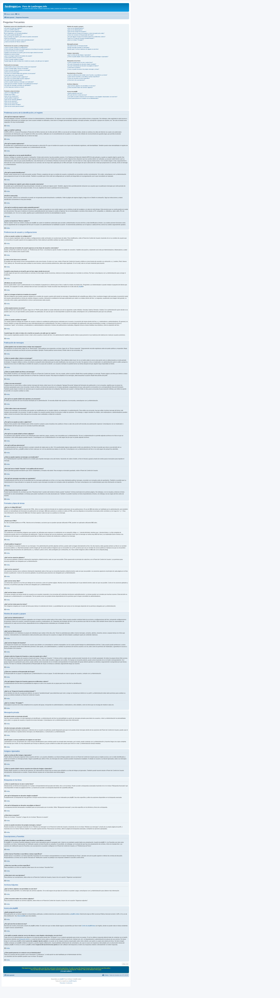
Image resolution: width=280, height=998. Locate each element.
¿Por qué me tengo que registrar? (13, 28)
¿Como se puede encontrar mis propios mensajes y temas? (83, 69)
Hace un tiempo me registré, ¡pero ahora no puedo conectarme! (21, 36)
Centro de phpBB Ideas (88, 926)
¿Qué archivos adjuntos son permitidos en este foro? (81, 85)
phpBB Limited (75, 914)
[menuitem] (17, 14)
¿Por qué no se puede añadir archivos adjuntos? (17, 78)
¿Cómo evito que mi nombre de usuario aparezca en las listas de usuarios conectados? (27, 49)
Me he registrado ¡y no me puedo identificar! (15, 33)
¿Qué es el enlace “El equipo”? (75, 40)
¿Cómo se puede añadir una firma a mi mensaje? (17, 70)
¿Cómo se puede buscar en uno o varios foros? (80, 62)
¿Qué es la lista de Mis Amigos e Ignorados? (79, 55)
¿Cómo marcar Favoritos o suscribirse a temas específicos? (83, 76)
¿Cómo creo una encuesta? (11, 71)
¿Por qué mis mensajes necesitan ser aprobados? (17, 85)
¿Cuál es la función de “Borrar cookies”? (15, 41)
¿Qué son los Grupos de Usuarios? (76, 31)
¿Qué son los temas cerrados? (12, 104)
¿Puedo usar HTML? (9, 94)
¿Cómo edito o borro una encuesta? (13, 75)
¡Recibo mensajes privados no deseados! (78, 47)
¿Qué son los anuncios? (10, 101)
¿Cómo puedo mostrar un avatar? (13, 57)
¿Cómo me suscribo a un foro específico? (78, 78)
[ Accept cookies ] (66, 971)
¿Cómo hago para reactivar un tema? (14, 87)
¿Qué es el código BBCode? (11, 92)
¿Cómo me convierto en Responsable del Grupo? (80, 35)
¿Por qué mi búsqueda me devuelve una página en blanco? (83, 65)
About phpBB (21, 916)
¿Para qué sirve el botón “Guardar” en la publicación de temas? (21, 83)
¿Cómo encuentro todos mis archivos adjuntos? (80, 87)
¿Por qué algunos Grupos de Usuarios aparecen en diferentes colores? (86, 36)
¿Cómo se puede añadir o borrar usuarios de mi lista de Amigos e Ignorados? (87, 56)
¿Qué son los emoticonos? (11, 96)
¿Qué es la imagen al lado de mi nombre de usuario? (18, 56)
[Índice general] (13, 7)
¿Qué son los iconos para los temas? (14, 106)
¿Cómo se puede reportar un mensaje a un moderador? (19, 82)
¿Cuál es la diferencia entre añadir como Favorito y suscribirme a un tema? (87, 75)
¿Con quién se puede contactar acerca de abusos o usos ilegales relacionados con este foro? (92, 96)
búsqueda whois (24, 939)
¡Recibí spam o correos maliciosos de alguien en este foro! (82, 49)
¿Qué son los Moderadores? (75, 30)
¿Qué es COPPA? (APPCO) (11, 30)
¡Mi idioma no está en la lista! (11, 54)
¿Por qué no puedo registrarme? (12, 31)
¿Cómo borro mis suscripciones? (76, 80)
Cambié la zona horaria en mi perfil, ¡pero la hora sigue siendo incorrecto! (23, 52)
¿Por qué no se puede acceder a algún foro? (16, 77)
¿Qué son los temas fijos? (11, 103)
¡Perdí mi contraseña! (10, 38)
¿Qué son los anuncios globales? (13, 99)
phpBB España (73, 981)
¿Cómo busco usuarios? (73, 67)
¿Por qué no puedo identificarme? (13, 35)
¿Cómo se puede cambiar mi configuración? (16, 47)
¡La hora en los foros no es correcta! (14, 50)
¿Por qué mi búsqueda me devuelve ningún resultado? (81, 64)
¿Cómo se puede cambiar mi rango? (14, 59)
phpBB (81, 286)
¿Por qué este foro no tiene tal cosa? (77, 95)
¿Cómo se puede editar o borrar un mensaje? (16, 68)
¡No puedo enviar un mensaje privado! (77, 45)
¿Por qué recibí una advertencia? (13, 80)
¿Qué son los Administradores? (75, 28)
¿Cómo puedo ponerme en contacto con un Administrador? (83, 98)
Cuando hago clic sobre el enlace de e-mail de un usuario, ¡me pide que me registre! (26, 61)
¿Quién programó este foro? (74, 93)
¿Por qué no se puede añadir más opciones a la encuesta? (19, 73)
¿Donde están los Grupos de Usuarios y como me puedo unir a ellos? (85, 33)
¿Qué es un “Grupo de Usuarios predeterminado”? (80, 38)
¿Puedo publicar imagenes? (11, 98)
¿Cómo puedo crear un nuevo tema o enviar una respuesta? (20, 66)
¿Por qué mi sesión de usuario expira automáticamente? (19, 40)
